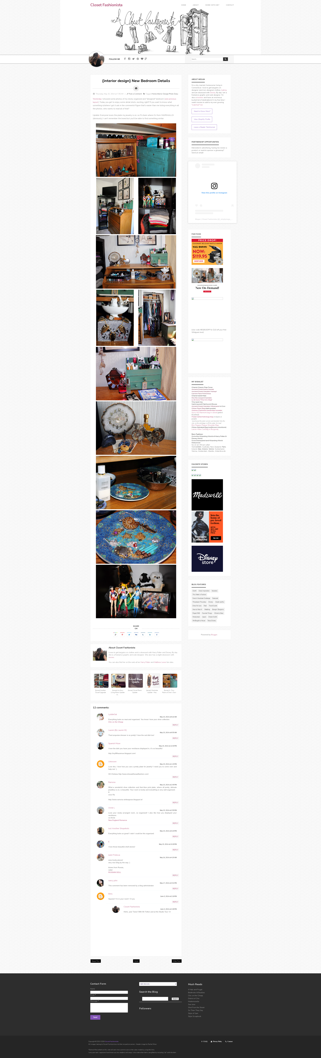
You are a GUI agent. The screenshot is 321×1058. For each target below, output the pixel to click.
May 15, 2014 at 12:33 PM (168, 746)
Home (183, 5)
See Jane (191, 1004)
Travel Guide (213, 606)
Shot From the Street (196, 1007)
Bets (110, 893)
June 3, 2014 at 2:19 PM (168, 896)
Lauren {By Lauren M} (117, 730)
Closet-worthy (219, 602)
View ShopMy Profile (202, 119)
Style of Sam (193, 1013)
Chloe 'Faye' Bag (198, 408)
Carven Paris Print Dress (201, 393)
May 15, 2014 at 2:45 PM (168, 785)
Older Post (176, 961)
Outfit (194, 591)
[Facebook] (125, 59)
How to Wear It (197, 609)
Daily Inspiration (204, 591)
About (196, 5)
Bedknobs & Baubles (196, 992)
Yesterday (97, 99)
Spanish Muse (114, 743)
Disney (212, 92)
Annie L (111, 807)
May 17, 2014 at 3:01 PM (168, 883)
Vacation (214, 591)
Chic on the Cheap (115, 722)
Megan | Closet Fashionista (206, 219)
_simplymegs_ (225, 219)
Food (205, 606)
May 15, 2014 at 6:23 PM (168, 831)
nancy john (112, 880)
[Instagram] (129, 59)
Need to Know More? (202, 111)
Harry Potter (145, 662)
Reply (175, 725)
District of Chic (193, 998)
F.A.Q (205, 1041)
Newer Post (96, 961)
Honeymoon (196, 617)
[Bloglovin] (142, 59)
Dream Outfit (213, 617)
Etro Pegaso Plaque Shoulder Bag (205, 425)
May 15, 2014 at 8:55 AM (168, 732)
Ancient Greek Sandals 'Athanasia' (205, 406)
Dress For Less (197, 606)
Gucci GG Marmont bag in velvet (204, 412)
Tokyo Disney (212, 621)
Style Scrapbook (194, 1016)
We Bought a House (199, 621)
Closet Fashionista (106, 5)
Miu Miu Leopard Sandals (202, 398)
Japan (204, 617)
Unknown (112, 761)
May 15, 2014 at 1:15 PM (168, 764)
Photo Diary (173, 94)
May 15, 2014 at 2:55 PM (168, 810)
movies (111, 657)
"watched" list (197, 105)
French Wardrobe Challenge (201, 598)
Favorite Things (207, 613)
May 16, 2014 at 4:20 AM (168, 857)
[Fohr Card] (146, 59)
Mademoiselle (193, 1001)
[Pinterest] (137, 59)
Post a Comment (135, 94)
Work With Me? (212, 5)
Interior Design (163, 94)
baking (224, 90)
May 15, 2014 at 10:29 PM (168, 844)
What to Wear (218, 613)
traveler (200, 97)
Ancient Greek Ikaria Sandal (203, 389)
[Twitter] (133, 59)
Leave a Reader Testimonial (204, 127)
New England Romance (117, 820)
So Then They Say (195, 1010)
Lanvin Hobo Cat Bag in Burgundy (205, 429)
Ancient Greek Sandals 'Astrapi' (204, 391)
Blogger (214, 634)
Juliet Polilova (114, 855)
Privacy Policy (217, 1041)
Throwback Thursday (199, 602)
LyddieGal (112, 714)
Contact (230, 5)
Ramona (111, 782)
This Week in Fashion (199, 595)
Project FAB (196, 613)
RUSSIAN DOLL (114, 872)
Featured (215, 598)
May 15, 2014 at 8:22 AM (168, 717)
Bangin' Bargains (218, 609)
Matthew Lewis (160, 662)
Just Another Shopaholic (118, 828)
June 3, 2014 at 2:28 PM (168, 909)
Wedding (207, 609)
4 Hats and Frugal (195, 989)
